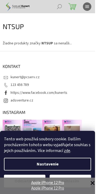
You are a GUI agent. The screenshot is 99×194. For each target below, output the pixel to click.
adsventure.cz (22, 100)
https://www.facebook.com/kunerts (39, 92)
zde (67, 151)
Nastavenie (48, 164)
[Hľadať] (59, 6)
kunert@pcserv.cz (25, 77)
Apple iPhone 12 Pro (47, 183)
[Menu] (87, 6)
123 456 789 (20, 84)
